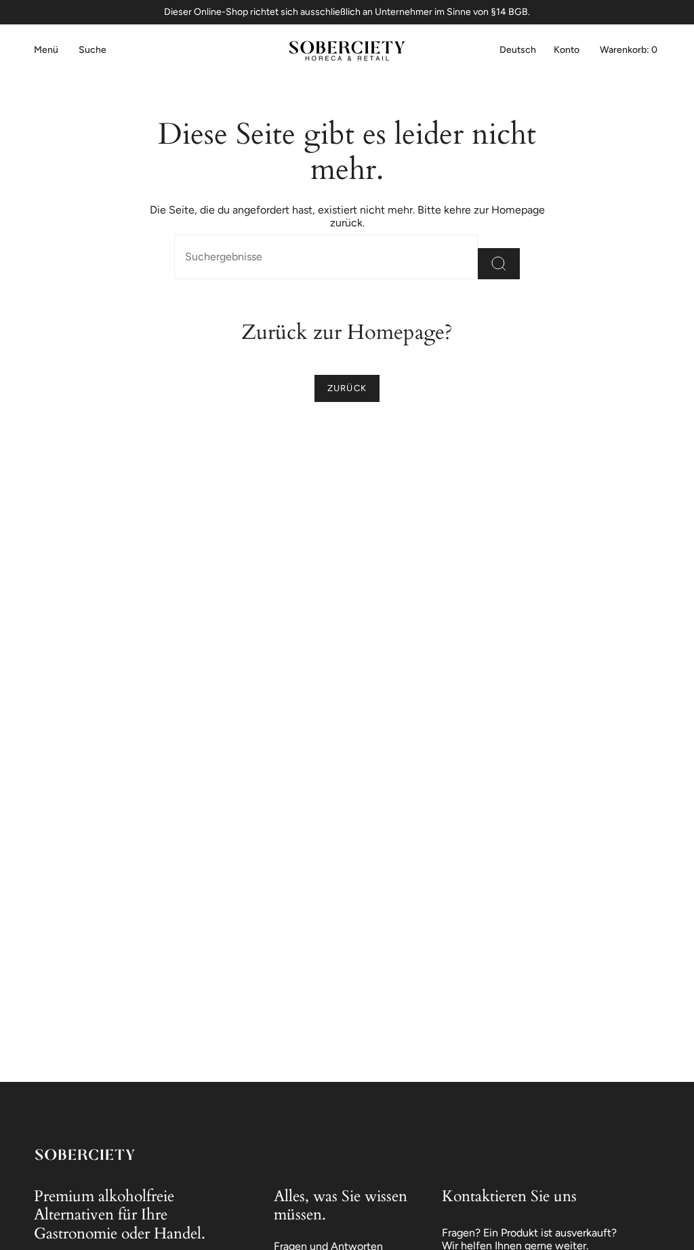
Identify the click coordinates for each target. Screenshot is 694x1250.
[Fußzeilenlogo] (85, 1154)
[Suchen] (499, 263)
